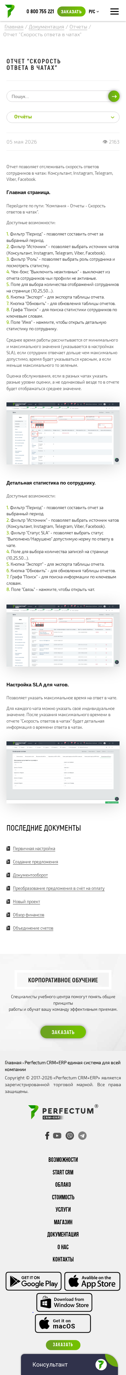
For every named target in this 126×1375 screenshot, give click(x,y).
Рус (92, 12)
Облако (63, 1185)
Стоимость (63, 1198)
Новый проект (26, 901)
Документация (63, 1235)
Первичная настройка (34, 848)
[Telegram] (82, 1135)
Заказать (71, 11)
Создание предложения (35, 861)
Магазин (63, 1223)
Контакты (63, 1260)
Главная (13, 1062)
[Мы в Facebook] (47, 1135)
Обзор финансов (28, 914)
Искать (114, 96)
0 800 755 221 (40, 11)
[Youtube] (57, 1135)
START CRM (63, 1173)
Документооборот (30, 875)
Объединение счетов (33, 928)
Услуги (63, 1210)
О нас (63, 1248)
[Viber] (70, 1135)
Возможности (63, 1160)
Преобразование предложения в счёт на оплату (59, 888)
